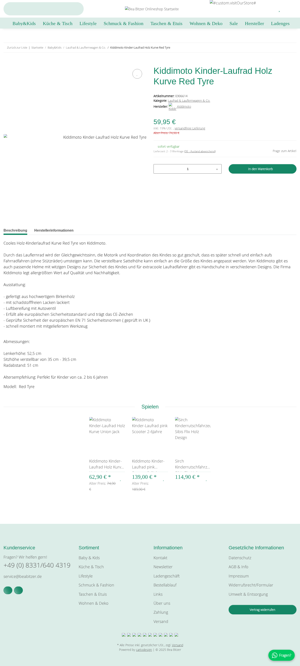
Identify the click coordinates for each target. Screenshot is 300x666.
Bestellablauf (165, 585)
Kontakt (160, 557)
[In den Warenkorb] (7, 62)
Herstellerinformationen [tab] (54, 230)
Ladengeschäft (167, 576)
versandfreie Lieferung (190, 128)
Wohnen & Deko (93, 603)
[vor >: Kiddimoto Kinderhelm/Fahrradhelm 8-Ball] (291, 47)
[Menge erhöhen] (217, 168)
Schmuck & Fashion (96, 585)
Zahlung (161, 612)
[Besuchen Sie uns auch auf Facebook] (8, 590)
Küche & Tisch (91, 566)
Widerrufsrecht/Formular (251, 585)
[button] (269, 9)
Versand (161, 621)
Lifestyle (86, 576)
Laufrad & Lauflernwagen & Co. (189, 100)
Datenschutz (240, 557)
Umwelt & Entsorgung (248, 594)
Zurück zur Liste (17, 47)
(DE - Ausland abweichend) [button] (200, 151)
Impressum (239, 576)
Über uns (162, 603)
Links (158, 594)
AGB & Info (238, 566)
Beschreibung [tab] (15, 230)
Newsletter (163, 566)
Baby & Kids (89, 557)
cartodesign (144, 650)
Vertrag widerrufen (262, 610)
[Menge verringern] (158, 168)
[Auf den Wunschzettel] (137, 74)
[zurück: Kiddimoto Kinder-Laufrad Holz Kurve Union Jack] (282, 47)
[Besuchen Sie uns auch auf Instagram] (18, 590)
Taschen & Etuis (93, 594)
